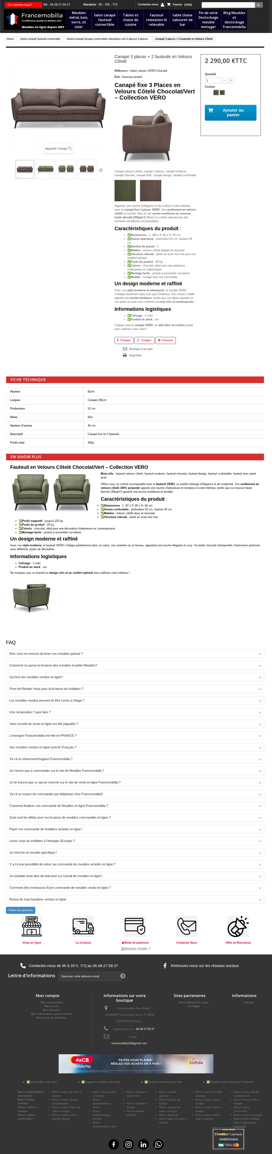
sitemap (248, 1002)
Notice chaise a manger (247, 1115)
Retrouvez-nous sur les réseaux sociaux (204, 966)
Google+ (146, 340)
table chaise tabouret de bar (182, 20)
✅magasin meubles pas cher (100, 1082)
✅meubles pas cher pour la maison (230, 1082)
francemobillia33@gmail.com (129, 1043)
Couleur (210, 86)
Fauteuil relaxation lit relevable (156, 20)
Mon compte (47, 995)
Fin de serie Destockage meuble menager (208, 19)
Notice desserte (168, 1115)
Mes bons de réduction (52, 1017)
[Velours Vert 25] (222, 92)
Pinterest (167, 340)
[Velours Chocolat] (216, 92)
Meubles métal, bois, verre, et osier (78, 19)
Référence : (122, 70)
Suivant (101, 170)
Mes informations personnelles (51, 1014)
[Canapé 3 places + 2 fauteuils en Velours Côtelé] (25, 169)
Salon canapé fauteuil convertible (105, 20)
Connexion (162, 5)
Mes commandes (52, 1002)
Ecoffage (194, 1006)
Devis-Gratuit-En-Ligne (194, 1002)
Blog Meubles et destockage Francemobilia (234, 19)
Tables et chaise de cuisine (131, 20)
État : (118, 76)
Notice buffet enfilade (246, 1118)
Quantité (210, 74)
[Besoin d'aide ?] (136, 948)
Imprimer (135, 355)
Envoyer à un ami (141, 349)
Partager (125, 340)
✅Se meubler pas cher (42, 1082)
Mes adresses (52, 1010)
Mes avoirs (52, 1006)
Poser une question (21, 910)
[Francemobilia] (35, 19)
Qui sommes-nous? (20, 4)
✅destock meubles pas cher (163, 1082)
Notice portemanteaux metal (102, 1103)
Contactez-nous (148, 4)
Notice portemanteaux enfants (102, 1115)
